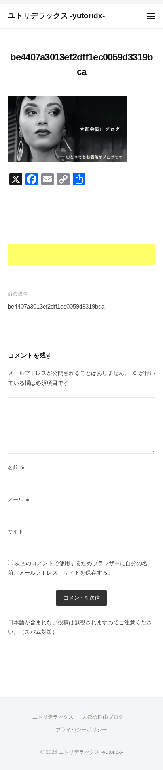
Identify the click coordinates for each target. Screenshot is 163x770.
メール (19, 499)
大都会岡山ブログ (102, 717)
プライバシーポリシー (81, 730)
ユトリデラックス (53, 717)
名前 (16, 467)
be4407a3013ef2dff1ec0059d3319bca (56, 306)
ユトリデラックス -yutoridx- (56, 15)
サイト (15, 531)
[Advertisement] (81, 229)
